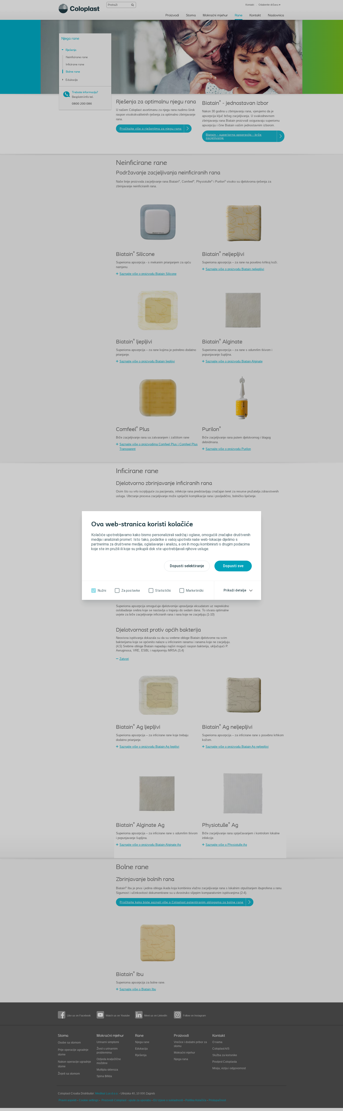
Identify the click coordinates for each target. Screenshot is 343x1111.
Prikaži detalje (235, 590)
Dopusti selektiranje (187, 566)
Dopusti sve (233, 566)
